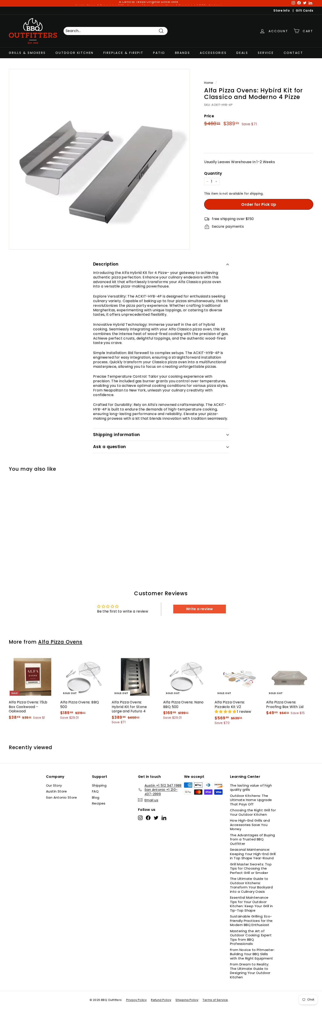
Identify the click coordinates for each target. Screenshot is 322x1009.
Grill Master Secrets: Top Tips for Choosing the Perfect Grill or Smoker (251, 868)
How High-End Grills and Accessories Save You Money (250, 824)
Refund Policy (161, 1000)
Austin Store (56, 791)
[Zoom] (99, 159)
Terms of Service (215, 1000)
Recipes (99, 803)
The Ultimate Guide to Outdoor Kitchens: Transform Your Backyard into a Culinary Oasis (251, 885)
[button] (226, 711)
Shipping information (116, 435)
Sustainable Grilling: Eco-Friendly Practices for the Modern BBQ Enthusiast (251, 920)
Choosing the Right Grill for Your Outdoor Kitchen (253, 812)
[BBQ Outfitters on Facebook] (148, 817)
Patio (159, 52)
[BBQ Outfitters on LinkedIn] (164, 817)
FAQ (95, 791)
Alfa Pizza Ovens (60, 641)
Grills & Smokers (27, 52)
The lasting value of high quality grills (251, 787)
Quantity (213, 173)
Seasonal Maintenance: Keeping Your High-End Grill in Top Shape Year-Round (253, 853)
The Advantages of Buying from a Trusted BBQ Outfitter (252, 839)
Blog (95, 797)
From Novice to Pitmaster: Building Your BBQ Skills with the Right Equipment (252, 954)
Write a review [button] (199, 608)
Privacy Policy (136, 1000)
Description (105, 264)
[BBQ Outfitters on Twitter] (156, 817)
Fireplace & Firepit (123, 52)
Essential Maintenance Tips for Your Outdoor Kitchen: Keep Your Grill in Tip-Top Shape (251, 904)
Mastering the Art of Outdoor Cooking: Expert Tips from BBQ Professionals (251, 937)
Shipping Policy (186, 1000)
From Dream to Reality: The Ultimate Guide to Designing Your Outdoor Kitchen (250, 970)
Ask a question (109, 447)
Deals (242, 52)
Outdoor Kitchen (74, 52)
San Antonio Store (61, 797)
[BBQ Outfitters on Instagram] (140, 817)
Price (209, 115)
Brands (182, 52)
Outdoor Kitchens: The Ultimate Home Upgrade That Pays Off (251, 799)
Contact (293, 52)
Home (208, 83)
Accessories (213, 52)
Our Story (54, 785)
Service (266, 52)
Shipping (99, 785)
